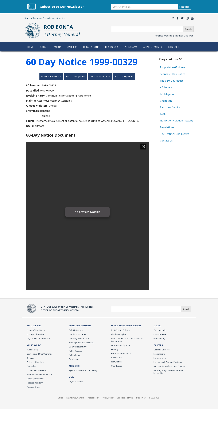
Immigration (116, 361)
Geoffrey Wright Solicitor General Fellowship (168, 371)
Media (57, 46)
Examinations (159, 354)
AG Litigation (167, 94)
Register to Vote (76, 381)
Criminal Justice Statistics (80, 338)
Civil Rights (31, 366)
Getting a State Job (161, 349)
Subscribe (184, 6)
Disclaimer (140, 397)
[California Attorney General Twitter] (181, 18)
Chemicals (166, 100)
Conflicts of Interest (77, 334)
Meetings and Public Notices (81, 342)
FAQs (163, 114)
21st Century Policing (120, 330)
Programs (130, 46)
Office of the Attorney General (71, 397)
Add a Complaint (75, 76)
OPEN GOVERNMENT (80, 325)
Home (30, 46)
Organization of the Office (38, 338)
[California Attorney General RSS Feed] (173, 18)
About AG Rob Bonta (36, 330)
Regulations (91, 46)
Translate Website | (173, 35)
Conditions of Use (125, 397)
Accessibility (93, 397)
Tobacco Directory (35, 382)
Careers (72, 46)
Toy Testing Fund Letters (174, 134)
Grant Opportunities (35, 378)
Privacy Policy (107, 397)
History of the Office (35, 334)
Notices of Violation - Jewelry (176, 120)
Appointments (152, 46)
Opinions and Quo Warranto (39, 354)
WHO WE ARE (34, 325)
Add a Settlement (100, 76)
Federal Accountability (121, 353)
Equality (114, 349)
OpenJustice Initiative (78, 346)
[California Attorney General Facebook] (177, 18)
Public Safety (32, 349)
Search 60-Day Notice (172, 74)
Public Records (75, 351)
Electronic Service (170, 107)
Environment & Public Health (39, 374)
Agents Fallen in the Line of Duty (83, 370)
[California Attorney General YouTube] (191, 18)
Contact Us (166, 140)
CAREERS (158, 345)
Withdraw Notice (51, 76)
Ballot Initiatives (76, 330)
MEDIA (157, 325)
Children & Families (35, 362)
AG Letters (166, 87)
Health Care (116, 357)
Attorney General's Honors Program (169, 366)
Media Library (159, 338)
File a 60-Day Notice (171, 80)
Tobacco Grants (33, 387)
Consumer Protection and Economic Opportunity (127, 339)
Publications (74, 355)
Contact (173, 46)
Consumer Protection (36, 370)
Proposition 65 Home (172, 67)
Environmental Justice (120, 345)
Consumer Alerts (160, 330)
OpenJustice (116, 366)
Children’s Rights (118, 334)
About (44, 46)
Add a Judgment (123, 76)
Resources (111, 46)
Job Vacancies (159, 358)
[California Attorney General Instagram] (186, 18)
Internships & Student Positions (167, 362)
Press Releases (160, 334)
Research (31, 358)
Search (188, 28)
